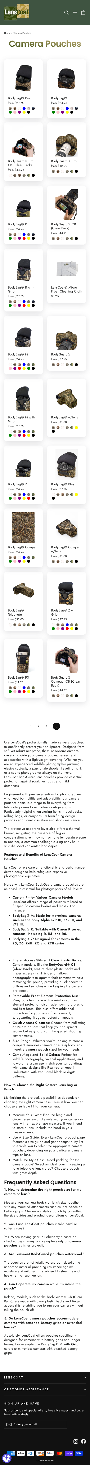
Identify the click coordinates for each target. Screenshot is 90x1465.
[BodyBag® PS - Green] (10, 691)
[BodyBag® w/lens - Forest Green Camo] (71, 427)
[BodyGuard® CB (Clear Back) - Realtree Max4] (53, 238)
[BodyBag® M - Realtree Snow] (10, 364)
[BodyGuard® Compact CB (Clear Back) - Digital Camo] (67, 695)
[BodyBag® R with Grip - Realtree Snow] (19, 301)
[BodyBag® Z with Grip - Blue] (67, 624)
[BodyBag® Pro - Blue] (24, 108)
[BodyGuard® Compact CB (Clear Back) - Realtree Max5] (58, 695)
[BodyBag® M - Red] (19, 368)
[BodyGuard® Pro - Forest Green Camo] (71, 171)
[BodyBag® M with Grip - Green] (10, 435)
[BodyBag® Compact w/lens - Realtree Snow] (62, 561)
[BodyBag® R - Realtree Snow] (19, 234)
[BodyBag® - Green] (53, 112)
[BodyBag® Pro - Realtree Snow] (19, 108)
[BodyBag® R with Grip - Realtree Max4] (10, 301)
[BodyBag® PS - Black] (33, 691)
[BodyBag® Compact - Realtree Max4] (10, 557)
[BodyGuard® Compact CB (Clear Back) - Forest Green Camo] (71, 695)
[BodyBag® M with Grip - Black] (33, 435)
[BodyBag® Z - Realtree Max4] (14, 494)
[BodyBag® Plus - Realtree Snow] (53, 494)
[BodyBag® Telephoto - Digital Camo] (24, 624)
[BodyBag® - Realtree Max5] (58, 108)
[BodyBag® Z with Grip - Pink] (58, 628)
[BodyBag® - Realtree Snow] (62, 108)
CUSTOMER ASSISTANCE (26, 1389)
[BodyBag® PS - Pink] (14, 691)
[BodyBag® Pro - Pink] (14, 112)
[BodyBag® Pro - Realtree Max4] (10, 108)
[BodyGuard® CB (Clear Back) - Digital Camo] (67, 238)
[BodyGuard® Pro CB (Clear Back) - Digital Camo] (24, 175)
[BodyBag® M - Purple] (14, 368)
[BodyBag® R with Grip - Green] (10, 305)
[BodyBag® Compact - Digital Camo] (28, 557)
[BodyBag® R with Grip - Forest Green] (33, 301)
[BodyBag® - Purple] (62, 112)
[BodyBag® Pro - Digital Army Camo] (28, 108)
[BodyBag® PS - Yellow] (28, 691)
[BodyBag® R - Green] (10, 238)
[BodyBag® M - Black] (33, 368)
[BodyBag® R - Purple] (19, 238)
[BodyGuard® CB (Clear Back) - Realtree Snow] (62, 238)
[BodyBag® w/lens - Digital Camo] (67, 427)
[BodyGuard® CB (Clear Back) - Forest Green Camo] (71, 238)
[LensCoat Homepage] (17, 12)
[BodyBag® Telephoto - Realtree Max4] (14, 624)
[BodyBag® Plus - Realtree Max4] (58, 494)
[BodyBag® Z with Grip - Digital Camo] (71, 624)
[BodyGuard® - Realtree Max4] (53, 364)
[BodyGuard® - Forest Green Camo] (71, 364)
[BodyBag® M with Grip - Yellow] (28, 435)
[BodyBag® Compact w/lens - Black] (76, 561)
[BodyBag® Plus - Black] (53, 498)
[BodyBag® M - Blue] (24, 364)
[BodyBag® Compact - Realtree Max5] (14, 557)
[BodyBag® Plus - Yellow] (76, 494)
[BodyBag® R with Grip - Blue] (24, 301)
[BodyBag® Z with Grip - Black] (76, 628)
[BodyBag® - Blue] (67, 108)
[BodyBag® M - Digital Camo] (28, 364)
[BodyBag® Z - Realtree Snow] (10, 494)
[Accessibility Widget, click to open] (7, 1458)
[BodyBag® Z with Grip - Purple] (62, 628)
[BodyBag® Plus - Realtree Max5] (62, 494)
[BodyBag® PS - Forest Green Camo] (33, 687)
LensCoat (14, 1378)
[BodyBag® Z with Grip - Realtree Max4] (58, 624)
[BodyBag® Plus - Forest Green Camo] (71, 494)
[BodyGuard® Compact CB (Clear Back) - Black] (76, 695)
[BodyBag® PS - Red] (24, 691)
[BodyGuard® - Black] (76, 364)
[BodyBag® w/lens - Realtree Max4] (53, 427)
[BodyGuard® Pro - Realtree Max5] (58, 171)
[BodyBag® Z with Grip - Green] (53, 628)
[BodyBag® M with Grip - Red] (24, 435)
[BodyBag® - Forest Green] (76, 108)
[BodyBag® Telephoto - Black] (33, 624)
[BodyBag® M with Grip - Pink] (14, 435)
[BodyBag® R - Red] (24, 238)
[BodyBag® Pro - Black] (28, 112)
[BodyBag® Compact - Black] (28, 561)
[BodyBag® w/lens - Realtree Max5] (58, 427)
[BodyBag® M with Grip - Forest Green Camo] (33, 431)
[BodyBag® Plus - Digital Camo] (67, 494)
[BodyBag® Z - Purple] (19, 498)
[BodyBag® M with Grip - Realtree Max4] (14, 431)
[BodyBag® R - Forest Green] (33, 234)
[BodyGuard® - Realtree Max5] (58, 364)
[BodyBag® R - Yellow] (28, 238)
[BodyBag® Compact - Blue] (24, 557)
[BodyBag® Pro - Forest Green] (33, 108)
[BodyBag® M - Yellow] (24, 368)
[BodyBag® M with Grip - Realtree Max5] (19, 431)
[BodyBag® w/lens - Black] (53, 431)
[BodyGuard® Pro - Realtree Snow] (62, 171)
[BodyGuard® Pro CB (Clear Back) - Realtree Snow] (10, 175)
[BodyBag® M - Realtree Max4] (14, 364)
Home (7, 33)
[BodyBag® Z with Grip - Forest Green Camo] (76, 624)
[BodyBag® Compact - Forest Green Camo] (33, 557)
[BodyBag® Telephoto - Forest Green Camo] (28, 624)
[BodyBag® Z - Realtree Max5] (19, 494)
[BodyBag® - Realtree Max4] (53, 108)
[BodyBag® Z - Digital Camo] (28, 494)
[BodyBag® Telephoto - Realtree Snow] (10, 624)
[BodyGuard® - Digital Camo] (67, 364)
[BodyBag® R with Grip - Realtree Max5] (14, 301)
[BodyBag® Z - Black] (33, 498)
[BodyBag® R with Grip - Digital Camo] (28, 301)
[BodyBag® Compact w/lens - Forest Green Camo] (71, 561)
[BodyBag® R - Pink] (14, 238)
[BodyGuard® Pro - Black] (76, 171)
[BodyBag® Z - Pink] (14, 498)
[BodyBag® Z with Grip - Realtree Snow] (53, 624)
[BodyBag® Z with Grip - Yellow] (71, 628)
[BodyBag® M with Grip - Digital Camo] (28, 431)
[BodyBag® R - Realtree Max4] (10, 234)
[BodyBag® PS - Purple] (19, 691)
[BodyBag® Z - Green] (10, 498)
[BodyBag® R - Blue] (24, 234)
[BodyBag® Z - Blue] (24, 494)
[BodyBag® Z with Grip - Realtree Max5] (62, 624)
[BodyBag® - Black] (71, 112)
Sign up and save (21, 1403)
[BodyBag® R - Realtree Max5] (14, 234)
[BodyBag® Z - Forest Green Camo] (33, 494)
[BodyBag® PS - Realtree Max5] (14, 687)
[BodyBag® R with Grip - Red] (24, 305)
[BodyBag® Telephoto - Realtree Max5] (19, 624)
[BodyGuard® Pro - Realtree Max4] (53, 171)
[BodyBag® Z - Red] (28, 498)
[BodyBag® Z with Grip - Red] (67, 628)
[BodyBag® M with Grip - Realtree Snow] (10, 431)
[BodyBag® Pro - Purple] (19, 112)
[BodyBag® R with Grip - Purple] (19, 305)
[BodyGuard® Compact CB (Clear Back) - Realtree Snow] (62, 695)
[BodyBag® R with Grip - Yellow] (28, 305)
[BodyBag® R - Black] (33, 238)
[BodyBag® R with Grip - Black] (33, 305)
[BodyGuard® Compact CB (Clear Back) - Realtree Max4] (53, 695)
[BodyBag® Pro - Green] (10, 112)
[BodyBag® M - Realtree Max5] (19, 364)
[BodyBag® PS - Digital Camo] (28, 687)
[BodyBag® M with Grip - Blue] (24, 431)
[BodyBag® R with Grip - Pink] (14, 305)
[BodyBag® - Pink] (58, 112)
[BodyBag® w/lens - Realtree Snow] (62, 427)
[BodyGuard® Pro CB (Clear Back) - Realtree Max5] (19, 175)
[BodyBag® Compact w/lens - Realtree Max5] (58, 561)
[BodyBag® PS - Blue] (24, 687)
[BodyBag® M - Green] (28, 368)
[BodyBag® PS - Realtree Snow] (19, 687)
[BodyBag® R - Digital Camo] (28, 234)
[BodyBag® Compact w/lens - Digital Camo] (67, 561)
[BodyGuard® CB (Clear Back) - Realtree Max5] (58, 238)
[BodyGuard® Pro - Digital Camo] (67, 171)
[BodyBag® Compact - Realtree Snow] (19, 557)
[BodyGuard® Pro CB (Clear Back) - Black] (33, 175)
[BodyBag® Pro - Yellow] (24, 112)
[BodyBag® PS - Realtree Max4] (10, 687)
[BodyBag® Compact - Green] (10, 561)
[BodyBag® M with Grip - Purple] (19, 435)
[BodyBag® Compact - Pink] (14, 561)
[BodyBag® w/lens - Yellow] (76, 427)
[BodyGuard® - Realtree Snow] (62, 364)
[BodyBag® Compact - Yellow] (24, 561)
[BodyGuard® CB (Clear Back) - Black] (76, 238)
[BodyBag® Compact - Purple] (19, 561)
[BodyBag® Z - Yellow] (24, 498)
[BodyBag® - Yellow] (67, 112)
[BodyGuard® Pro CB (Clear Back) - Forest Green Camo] (28, 175)
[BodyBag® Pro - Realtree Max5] (14, 108)
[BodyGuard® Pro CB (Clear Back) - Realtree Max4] (14, 175)
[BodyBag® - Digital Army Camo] (71, 108)
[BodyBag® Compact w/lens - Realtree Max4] (53, 561)
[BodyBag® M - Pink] (10, 368)
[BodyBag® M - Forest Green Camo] (33, 364)
